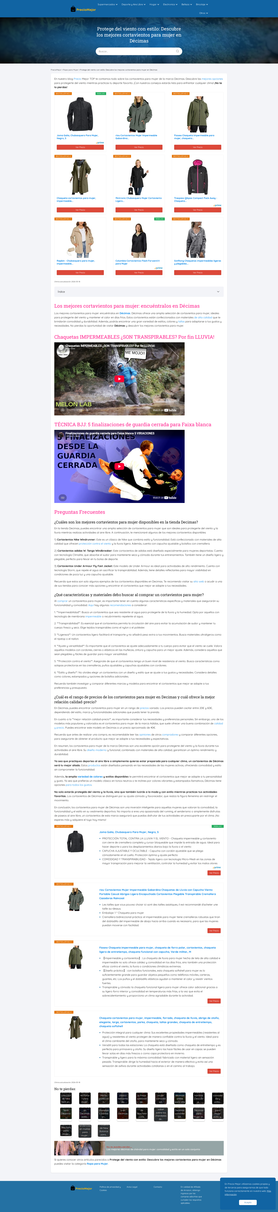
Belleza (185, 4)
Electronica (169, 4)
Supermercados (106, 4)
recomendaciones (120, 605)
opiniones (145, 734)
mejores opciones (212, 78)
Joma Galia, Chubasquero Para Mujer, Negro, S (77, 137)
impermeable (93, 616)
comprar (62, 601)
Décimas (125, 313)
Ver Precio (80, 147)
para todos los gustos (79, 784)
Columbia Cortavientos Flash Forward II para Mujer (137, 262)
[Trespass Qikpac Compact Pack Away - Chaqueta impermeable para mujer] (198, 177)
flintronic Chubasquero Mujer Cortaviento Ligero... (139, 199)
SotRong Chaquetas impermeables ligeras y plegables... (197, 262)
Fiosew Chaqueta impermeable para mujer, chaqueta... (194, 137)
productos (94, 765)
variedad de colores (90, 776)
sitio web (198, 581)
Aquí (91, 605)
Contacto (158, 1187)
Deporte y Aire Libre (132, 4)
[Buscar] (176, 50)
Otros (202, 13)
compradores (170, 734)
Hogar (153, 4)
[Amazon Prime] (100, 143)
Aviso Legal (132, 1187)
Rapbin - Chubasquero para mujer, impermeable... (76, 262)
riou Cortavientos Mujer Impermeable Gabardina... (136, 137)
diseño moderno (97, 750)
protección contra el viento (95, 543)
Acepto (248, 1202)
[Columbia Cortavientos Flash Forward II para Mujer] (139, 240)
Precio (77, 78)
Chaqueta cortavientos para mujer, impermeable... (76, 199)
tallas (181, 321)
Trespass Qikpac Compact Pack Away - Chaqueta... (195, 199)
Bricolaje (200, 4)
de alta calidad (203, 317)
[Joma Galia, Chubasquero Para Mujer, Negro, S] (80, 114)
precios (144, 708)
